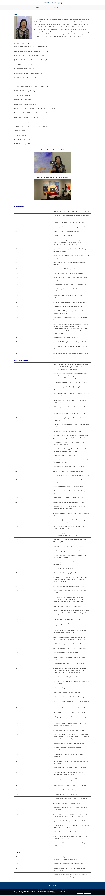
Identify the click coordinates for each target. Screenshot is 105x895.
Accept (87, 892)
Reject (79, 892)
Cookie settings (71, 892)
